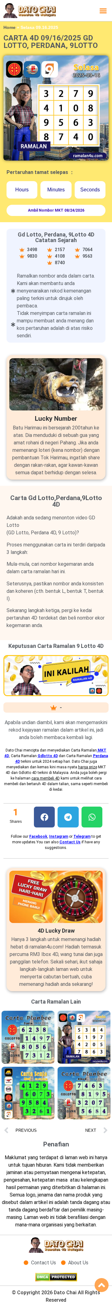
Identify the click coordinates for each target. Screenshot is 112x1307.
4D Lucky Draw (56, 930)
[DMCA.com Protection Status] (56, 1280)
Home (9, 27)
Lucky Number (56, 418)
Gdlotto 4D (48, 756)
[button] (103, 10)
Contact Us (70, 842)
